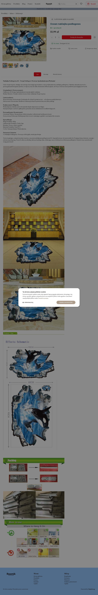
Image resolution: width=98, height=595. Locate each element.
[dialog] (49, 297)
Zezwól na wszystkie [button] (66, 302)
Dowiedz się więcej (43, 298)
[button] (28, 302)
